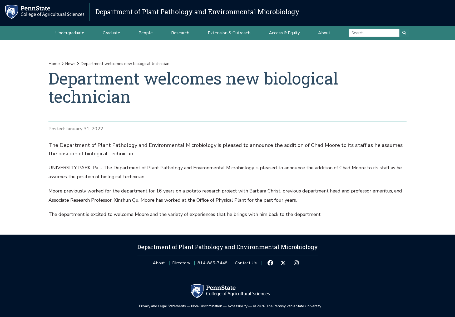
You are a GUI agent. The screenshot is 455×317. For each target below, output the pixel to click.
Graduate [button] (111, 33)
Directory (181, 263)
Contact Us (246, 263)
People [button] (146, 33)
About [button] (324, 33)
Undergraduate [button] (69, 33)
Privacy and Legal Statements (162, 306)
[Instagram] (296, 263)
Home (54, 63)
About (159, 263)
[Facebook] (270, 263)
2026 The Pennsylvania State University (287, 306)
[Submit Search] (404, 33)
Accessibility (238, 306)
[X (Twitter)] (283, 263)
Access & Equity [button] (284, 33)
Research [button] (180, 33)
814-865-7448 (212, 265)
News (70, 63)
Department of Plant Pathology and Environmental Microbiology (197, 11)
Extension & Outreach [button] (229, 33)
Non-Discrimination (206, 306)
